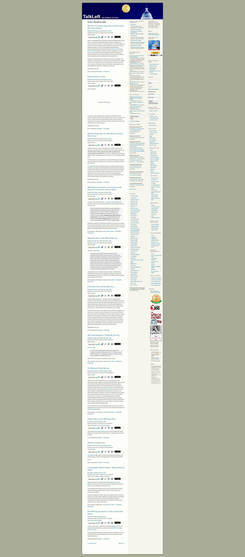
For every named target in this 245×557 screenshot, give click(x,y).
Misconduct (133, 265)
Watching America (155, 217)
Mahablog (152, 164)
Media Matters (154, 210)
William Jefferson (100, 476)
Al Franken (93, 425)
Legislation (133, 258)
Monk (158, 359)
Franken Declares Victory (96, 76)
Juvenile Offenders (135, 254)
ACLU (152, 253)
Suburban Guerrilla (154, 173)
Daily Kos (151, 134)
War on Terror (134, 285)
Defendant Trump (135, 199)
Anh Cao (93, 476)
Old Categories (134, 272)
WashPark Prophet (155, 243)
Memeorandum (152, 125)
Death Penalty (134, 226)
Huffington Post (154, 208)
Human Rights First (155, 281)
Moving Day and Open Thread (138, 42)
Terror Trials (133, 279)
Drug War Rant (153, 155)
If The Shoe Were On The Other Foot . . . (102, 286)
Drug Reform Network (154, 259)
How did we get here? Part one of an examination (136, 56)
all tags (93, 34)
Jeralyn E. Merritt (153, 110)
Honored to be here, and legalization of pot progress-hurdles (136, 98)
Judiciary (133, 252)
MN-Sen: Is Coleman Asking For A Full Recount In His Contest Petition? (137, 130)
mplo (133, 109)
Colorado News (134, 195)
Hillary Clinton (134, 245)
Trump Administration (135, 210)
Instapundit (151, 141)
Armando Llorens (153, 116)
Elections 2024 (134, 204)
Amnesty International (156, 277)
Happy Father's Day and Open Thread (136, 32)
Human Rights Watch (156, 283)
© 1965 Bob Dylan (134, 290)
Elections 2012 (134, 203)
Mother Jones (154, 212)
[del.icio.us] (102, 37)
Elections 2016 (134, 201)
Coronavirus (133, 197)
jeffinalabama (134, 63)
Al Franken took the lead (101, 431)
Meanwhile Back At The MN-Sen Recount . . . (104, 238)
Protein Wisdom (154, 228)
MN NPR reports (106, 389)
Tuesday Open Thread (136, 26)
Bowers (97, 302)
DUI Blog (153, 183)
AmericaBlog (153, 152)
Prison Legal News (155, 285)
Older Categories (135, 270)
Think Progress (152, 145)
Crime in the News (135, 222)
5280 (151, 150)
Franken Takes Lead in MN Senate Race (102, 419)
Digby (150, 136)
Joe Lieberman (134, 250)
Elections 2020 (134, 242)
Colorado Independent (154, 238)
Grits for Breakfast (154, 157)
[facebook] (109, 37)
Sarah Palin (94, 520)
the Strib (97, 250)
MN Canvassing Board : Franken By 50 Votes (103, 335)
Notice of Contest (92, 51)
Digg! (96, 37)
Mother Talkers (153, 165)
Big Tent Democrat (94, 31)
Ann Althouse (154, 179)
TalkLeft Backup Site (154, 64)
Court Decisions (134, 221)
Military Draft (133, 263)
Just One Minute (155, 224)
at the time (114, 228)
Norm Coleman (101, 425)
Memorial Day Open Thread (137, 47)
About (153, 33)
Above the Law (154, 178)
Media (132, 261)
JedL (108, 299)
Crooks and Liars (153, 132)
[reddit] (106, 37)
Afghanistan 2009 (135, 212)
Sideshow (152, 169)
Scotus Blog (154, 190)
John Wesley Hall (153, 119)
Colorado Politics (155, 240)
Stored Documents (135, 233)
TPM (103, 299)
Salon (152, 215)
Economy (133, 206)
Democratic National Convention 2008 (135, 230)
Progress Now (154, 242)
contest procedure (92, 409)
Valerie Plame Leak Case (136, 281)
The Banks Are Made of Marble (137, 65)
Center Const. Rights (156, 279)
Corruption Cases (135, 219)
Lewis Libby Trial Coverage (137, 259)
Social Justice (134, 277)
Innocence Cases (135, 249)
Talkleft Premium (134, 276)
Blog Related (133, 213)
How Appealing (152, 139)
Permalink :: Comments (102, 71)
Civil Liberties (134, 215)
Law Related (133, 256)
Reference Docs (134, 208)
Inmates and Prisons (135, 247)
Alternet (153, 205)
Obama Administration (136, 267)
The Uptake (91, 166)
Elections (133, 236)
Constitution (133, 217)
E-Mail (149, 34)
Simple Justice (154, 194)
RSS (157, 33)
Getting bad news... (134, 83)
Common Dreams (155, 206)
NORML (153, 269)
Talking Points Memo (154, 143)
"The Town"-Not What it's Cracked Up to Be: (136, 107)
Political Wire (153, 167)
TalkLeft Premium (153, 73)
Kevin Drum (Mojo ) (154, 159)
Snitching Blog (154, 196)
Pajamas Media (154, 226)
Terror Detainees (134, 228)
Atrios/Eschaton (153, 130)
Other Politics (134, 274)
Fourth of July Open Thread (137, 37)
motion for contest (115, 49)
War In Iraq (133, 283)
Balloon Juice (153, 153)
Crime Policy (133, 224)
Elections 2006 (134, 238)
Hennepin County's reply (112, 202)
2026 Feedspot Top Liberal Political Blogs (155, 292)
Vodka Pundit (154, 229)
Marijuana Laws (153, 66)
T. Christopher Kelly (153, 118)
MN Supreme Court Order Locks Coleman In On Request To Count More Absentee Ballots (105, 188)
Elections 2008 (107, 31)
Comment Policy (156, 34)
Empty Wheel (152, 138)
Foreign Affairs (134, 243)
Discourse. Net (154, 181)
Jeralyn (91, 421)
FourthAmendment (155, 185)
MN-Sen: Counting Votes (96, 442)
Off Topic (133, 268)
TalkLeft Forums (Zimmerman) (153, 68)
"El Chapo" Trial (134, 234)
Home (90, 22)
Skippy (151, 171)
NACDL (153, 264)
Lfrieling (133, 100)
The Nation (153, 214)
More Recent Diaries (135, 121)
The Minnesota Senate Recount (98, 368)
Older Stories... (133, 189)
